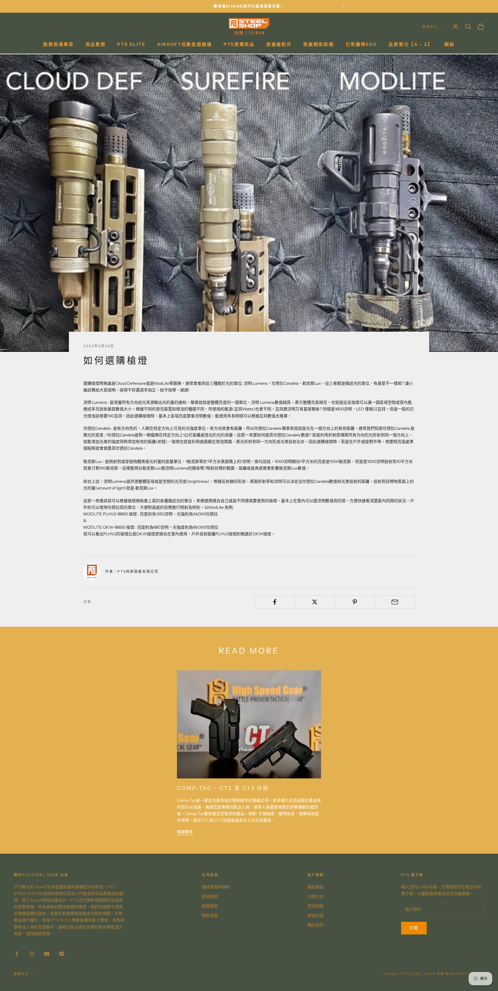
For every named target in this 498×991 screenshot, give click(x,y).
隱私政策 (210, 915)
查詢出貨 (316, 915)
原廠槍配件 (279, 44)
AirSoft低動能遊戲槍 (184, 44)
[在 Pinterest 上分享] (355, 602)
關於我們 (316, 925)
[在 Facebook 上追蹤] (17, 954)
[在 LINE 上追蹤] (62, 954)
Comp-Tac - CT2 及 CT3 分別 (223, 788)
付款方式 (316, 896)
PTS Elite (131, 44)
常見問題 (316, 906)
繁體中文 (429, 27)
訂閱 (414, 928)
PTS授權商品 (239, 44)
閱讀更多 (185, 831)
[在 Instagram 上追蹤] (32, 954)
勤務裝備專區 (58, 44)
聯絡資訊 (316, 886)
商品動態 (96, 44)
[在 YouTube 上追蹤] (47, 954)
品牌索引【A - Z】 (410, 44)
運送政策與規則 (216, 886)
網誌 (449, 44)
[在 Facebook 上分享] (275, 602)
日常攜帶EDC (361, 44)
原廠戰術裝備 (318, 44)
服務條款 (210, 906)
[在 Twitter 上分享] (315, 602)
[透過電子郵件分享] (395, 602)
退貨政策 (210, 896)
